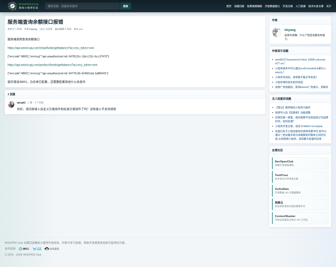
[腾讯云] (24, 248)
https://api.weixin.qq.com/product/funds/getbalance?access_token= (50, 64)
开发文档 (288, 6)
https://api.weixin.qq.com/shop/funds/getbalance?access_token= (48, 47)
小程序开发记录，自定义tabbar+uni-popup (298, 126)
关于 (328, 6)
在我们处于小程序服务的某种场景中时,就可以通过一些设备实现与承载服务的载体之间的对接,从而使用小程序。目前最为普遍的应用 (300, 135)
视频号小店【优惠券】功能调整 (293, 112)
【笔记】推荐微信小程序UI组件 (293, 107)
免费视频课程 (254, 6)
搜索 (125, 6)
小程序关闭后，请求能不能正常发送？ (296, 77)
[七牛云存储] (36, 248)
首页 (228, 6)
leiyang (290, 30)
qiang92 (21, 102)
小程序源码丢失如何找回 (289, 82)
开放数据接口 (272, 6)
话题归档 (239, 6)
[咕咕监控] (52, 248)
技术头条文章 (316, 6)
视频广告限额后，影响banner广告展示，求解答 (301, 87)
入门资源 (301, 6)
